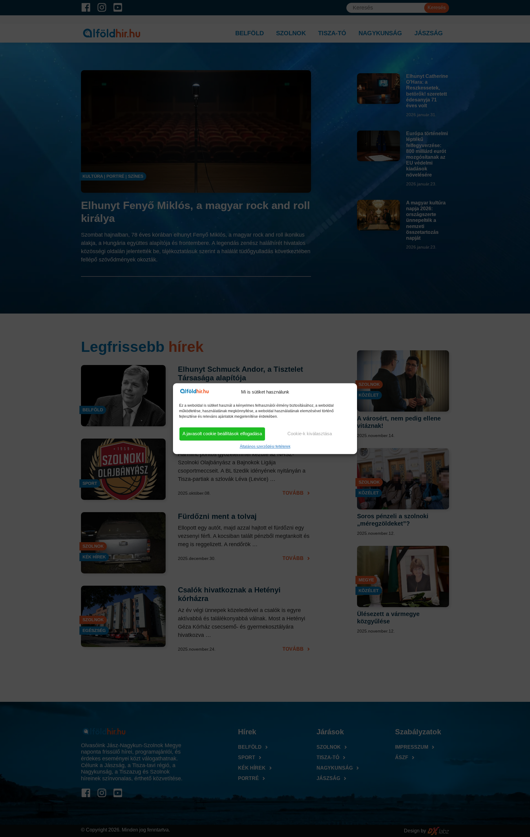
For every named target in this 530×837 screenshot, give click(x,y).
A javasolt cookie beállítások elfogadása (222, 433)
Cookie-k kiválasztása (309, 433)
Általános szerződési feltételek (265, 446)
